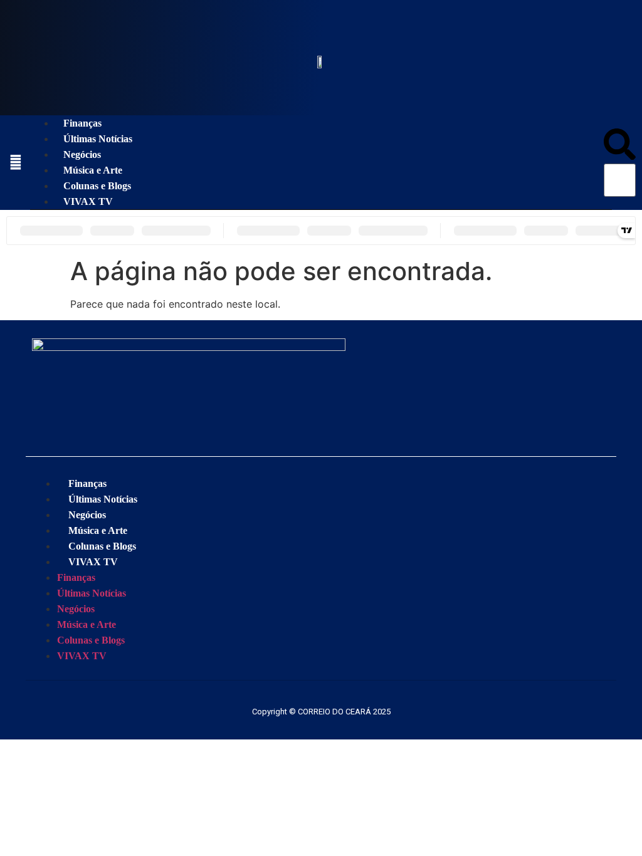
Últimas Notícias (97, 138)
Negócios (82, 154)
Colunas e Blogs (97, 185)
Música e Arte (92, 170)
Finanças (82, 123)
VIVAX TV (88, 201)
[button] (620, 146)
